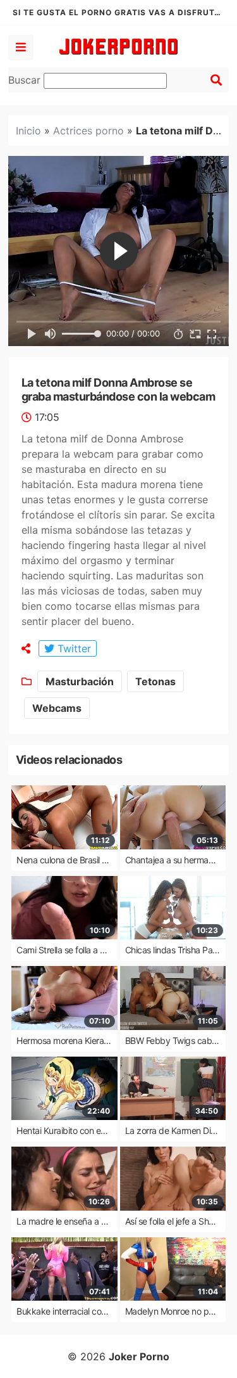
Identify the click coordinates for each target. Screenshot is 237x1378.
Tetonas (155, 681)
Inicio (28, 130)
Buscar (26, 80)
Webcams (57, 708)
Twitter (72, 648)
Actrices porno (88, 130)
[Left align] (20, 47)
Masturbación (80, 681)
